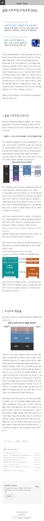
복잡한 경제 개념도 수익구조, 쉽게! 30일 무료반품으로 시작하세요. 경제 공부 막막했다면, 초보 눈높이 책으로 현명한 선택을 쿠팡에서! (21, 29)
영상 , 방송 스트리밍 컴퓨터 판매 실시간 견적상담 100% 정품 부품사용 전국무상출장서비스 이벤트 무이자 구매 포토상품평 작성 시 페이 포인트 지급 (15, 44)
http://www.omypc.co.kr (14, 37)
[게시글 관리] (11, 441)
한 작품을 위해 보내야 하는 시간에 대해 (14, 462)
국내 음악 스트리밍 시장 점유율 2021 (13, 457)
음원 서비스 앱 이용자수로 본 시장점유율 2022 (16, 455)
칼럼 (3, 7)
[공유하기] (8, 441)
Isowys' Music (10, 485)
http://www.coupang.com (14, 22)
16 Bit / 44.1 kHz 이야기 (10, 464)
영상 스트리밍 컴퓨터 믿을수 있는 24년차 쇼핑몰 (15, 40)
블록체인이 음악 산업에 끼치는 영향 (13, 470)
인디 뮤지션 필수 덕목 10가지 (11, 453)
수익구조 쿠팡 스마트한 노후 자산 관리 (20, 25)
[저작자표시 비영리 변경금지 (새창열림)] (25, 441)
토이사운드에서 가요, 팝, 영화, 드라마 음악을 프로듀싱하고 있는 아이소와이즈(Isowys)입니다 (17, 490)
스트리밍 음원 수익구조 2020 (11, 460)
